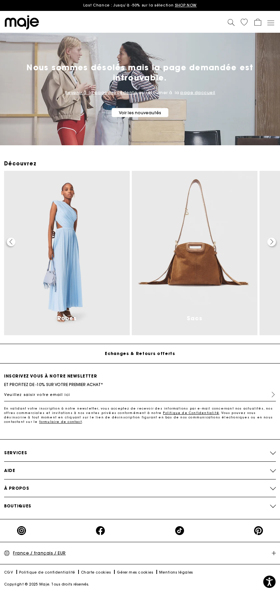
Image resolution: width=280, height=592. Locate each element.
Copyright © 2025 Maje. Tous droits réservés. (46, 584)
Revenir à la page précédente (101, 92)
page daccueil (197, 92)
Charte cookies (96, 572)
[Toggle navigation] (270, 22)
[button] (244, 22)
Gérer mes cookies (135, 572)
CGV (8, 572)
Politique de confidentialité (47, 572)
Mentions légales (176, 572)
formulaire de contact (60, 422)
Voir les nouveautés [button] (140, 112)
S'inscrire (270, 394)
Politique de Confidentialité (191, 413)
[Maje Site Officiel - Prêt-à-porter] (22, 22)
